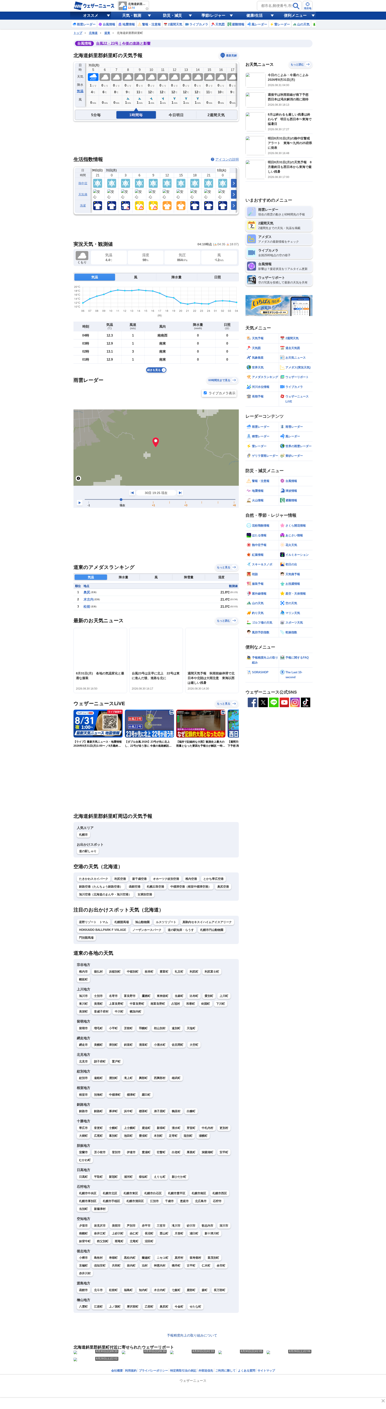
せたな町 (195, 1306)
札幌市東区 (131, 1193)
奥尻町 (164, 1306)
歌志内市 (207, 1225)
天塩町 (191, 1028)
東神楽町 (162, 996)
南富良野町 (158, 1003)
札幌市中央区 (87, 1193)
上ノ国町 (115, 1306)
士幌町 (113, 1128)
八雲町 (83, 1306)
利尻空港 (120, 878)
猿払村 (98, 971)
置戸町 (116, 1061)
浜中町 (128, 1111)
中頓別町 (132, 971)
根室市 (83, 1094)
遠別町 (176, 1028)
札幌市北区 (110, 1193)
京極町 (83, 1265)
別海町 (98, 1094)
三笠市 (161, 1225)
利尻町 (194, 971)
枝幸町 (149, 971)
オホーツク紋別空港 (166, 878)
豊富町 (164, 971)
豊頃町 (143, 1135)
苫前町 (128, 1028)
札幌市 (83, 834)
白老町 (176, 1152)
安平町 (224, 1152)
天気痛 (82, 194)
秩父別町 (103, 1241)
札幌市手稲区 (111, 1201)
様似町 (143, 1176)
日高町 (83, 1176)
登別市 (116, 1152)
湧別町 (113, 1078)
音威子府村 (101, 1011)
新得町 (161, 1128)
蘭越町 (146, 1257)
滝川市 (176, 1225)
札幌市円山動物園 (211, 930)
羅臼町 (146, 1094)
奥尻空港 (223, 886)
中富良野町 (137, 1003)
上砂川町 (118, 1233)
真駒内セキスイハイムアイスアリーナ (207, 922)
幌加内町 (135, 1011)
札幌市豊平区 (176, 1193)
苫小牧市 (100, 1152)
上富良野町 (116, 1003)
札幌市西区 (219, 1193)
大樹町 (83, 1135)
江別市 (154, 1201)
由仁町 (134, 1233)
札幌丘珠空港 (155, 886)
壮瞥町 (161, 1152)
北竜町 (134, 1241)
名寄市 (113, 996)
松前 (87, 606)
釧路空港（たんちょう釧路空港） (101, 886)
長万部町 (219, 1290)
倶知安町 (100, 1265)
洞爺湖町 (207, 1152)
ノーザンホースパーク (147, 930)
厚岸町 (113, 1111)
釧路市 (83, 1111)
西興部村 (160, 1078)
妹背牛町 (85, 1241)
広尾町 (98, 1135)
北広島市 (201, 1201)
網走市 (83, 1044)
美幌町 (98, 1044)
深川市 (224, 1225)
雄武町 (176, 1078)
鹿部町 (191, 1290)
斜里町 (128, 1044)
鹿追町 (146, 1128)
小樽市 (83, 1257)
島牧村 (98, 1257)
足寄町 (173, 1135)
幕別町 (113, 1135)
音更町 (98, 1128)
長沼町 (149, 1233)
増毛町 (98, 1028)
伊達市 (131, 1152)
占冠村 (175, 1003)
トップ (77, 33)
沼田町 (149, 1241)
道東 (107, 33)
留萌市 (83, 1028)
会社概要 (117, 1370)
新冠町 (113, 1176)
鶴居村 (176, 1111)
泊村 (145, 1265)
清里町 (143, 1044)
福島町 (128, 1290)
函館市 (83, 1290)
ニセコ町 (162, 1257)
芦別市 (131, 1225)
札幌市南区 (199, 1193)
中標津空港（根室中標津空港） (190, 886)
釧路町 (98, 1111)
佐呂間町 (177, 1044)
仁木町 (206, 1265)
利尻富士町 (212, 971)
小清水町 (160, 1044)
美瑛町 (98, 1003)
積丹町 (176, 1265)
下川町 (220, 1003)
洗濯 (83, 205)
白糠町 (191, 1111)
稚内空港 (191, 878)
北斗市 (98, 1290)
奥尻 (87, 592)
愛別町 (209, 996)
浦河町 (128, 1176)
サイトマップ (266, 1370)
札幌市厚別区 (87, 1201)
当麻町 (179, 996)
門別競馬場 (86, 937)
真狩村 (179, 1257)
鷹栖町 (146, 996)
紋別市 (83, 1078)
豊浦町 (146, 1152)
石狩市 (217, 1201)
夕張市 (83, 1225)
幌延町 (83, 979)
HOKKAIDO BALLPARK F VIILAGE (102, 930)
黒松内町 (130, 1257)
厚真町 (191, 1152)
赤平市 (146, 1225)
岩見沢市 (100, 1225)
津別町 (113, 1044)
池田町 (128, 1135)
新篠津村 (100, 1209)
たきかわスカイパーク (93, 878)
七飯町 (176, 1290)
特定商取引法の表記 (183, 1370)
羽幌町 (143, 1028)
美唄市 (116, 1225)
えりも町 (160, 1176)
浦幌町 (203, 1135)
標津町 (131, 1094)
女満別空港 (145, 894)
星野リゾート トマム (93, 922)
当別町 (83, 1209)
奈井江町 (100, 1233)
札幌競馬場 (121, 922)
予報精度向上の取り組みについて (192, 1335)
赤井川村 (85, 1273)
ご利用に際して (225, 1370)
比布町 (194, 996)
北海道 (93, 33)
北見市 (83, 1061)
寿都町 (113, 1257)
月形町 (179, 1233)
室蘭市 (83, 1152)
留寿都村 (195, 1257)
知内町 (143, 1290)
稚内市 (83, 971)
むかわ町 (85, 1160)
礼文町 (179, 971)
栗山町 (164, 1233)
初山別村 (160, 1028)
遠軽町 (98, 1078)
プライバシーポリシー (153, 1370)
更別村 (224, 1128)
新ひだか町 (179, 1176)
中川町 (119, 1011)
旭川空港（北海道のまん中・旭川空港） (105, 894)
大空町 (194, 1044)
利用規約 (131, 1370)
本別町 (158, 1135)
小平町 (113, 1028)
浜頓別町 (115, 971)
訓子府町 (100, 1061)
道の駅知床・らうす (181, 930)
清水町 (176, 1128)
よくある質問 (246, 1370)
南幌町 (83, 1233)
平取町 (98, 1176)
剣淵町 (205, 1003)
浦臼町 (194, 1233)
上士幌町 (130, 1128)
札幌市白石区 (153, 1193)
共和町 (116, 1265)
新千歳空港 (139, 878)
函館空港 (135, 886)
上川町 (224, 996)
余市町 (221, 1265)
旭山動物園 (142, 922)
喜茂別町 (213, 1257)
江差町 (98, 1306)
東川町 (83, 1003)
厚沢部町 (132, 1306)
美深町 (83, 1011)
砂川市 (191, 1225)
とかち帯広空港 (213, 878)
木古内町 (160, 1290)
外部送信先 (206, 1370)
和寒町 (190, 1003)
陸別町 (188, 1135)
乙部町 (149, 1306)
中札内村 (207, 1128)
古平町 (191, 1265)
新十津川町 (212, 1233)
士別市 (98, 996)
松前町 (113, 1290)
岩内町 (131, 1265)
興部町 (143, 1078)
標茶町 (143, 1111)
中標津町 (115, 1094)
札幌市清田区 (135, 1201)
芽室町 (191, 1128)
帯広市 (83, 1128)
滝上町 (128, 1078)
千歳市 (169, 1201)
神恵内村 (160, 1265)
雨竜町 (119, 1241)
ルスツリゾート (166, 922)
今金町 (179, 1306)
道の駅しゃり (87, 851)
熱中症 (82, 183)
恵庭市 (184, 1201)
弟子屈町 (160, 1111)
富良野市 (130, 996)
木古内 (89, 599)
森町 (205, 1290)
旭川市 (83, 996)
